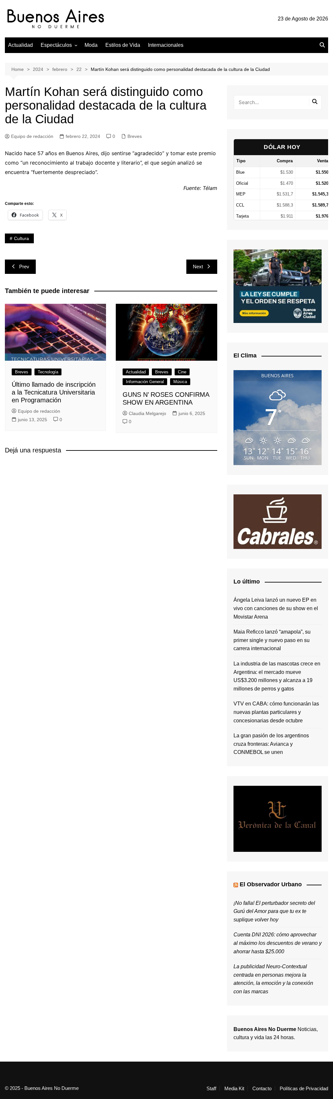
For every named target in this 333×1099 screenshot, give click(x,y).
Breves (134, 136)
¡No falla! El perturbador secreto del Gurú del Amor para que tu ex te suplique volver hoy (274, 911)
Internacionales (165, 45)
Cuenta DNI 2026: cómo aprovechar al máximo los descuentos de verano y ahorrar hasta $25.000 (277, 943)
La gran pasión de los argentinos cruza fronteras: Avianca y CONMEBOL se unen (271, 744)
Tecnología (48, 371)
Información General (145, 381)
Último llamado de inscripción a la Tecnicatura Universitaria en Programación (54, 392)
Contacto (262, 1088)
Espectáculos (56, 45)
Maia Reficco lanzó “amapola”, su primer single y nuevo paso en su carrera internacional (272, 640)
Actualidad (20, 45)
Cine (182, 371)
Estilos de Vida (122, 45)
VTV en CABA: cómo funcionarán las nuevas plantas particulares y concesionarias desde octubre (276, 712)
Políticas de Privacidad (304, 1088)
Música (180, 381)
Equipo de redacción (32, 136)
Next (198, 266)
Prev (24, 266)
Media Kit (234, 1088)
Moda (91, 45)
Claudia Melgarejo (147, 413)
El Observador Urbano (271, 884)
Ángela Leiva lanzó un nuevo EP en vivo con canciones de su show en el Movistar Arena (275, 608)
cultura (21, 238)
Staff (211, 1088)
